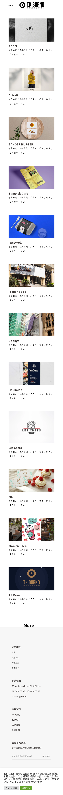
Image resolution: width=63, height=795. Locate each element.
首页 (14, 652)
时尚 (48, 50)
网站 (22, 54)
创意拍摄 (13, 50)
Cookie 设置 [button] (11, 788)
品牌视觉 (24, 50)
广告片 (33, 50)
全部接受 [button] (26, 788)
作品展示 (15, 662)
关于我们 (15, 657)
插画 (41, 50)
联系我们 (15, 668)
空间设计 (13, 54)
